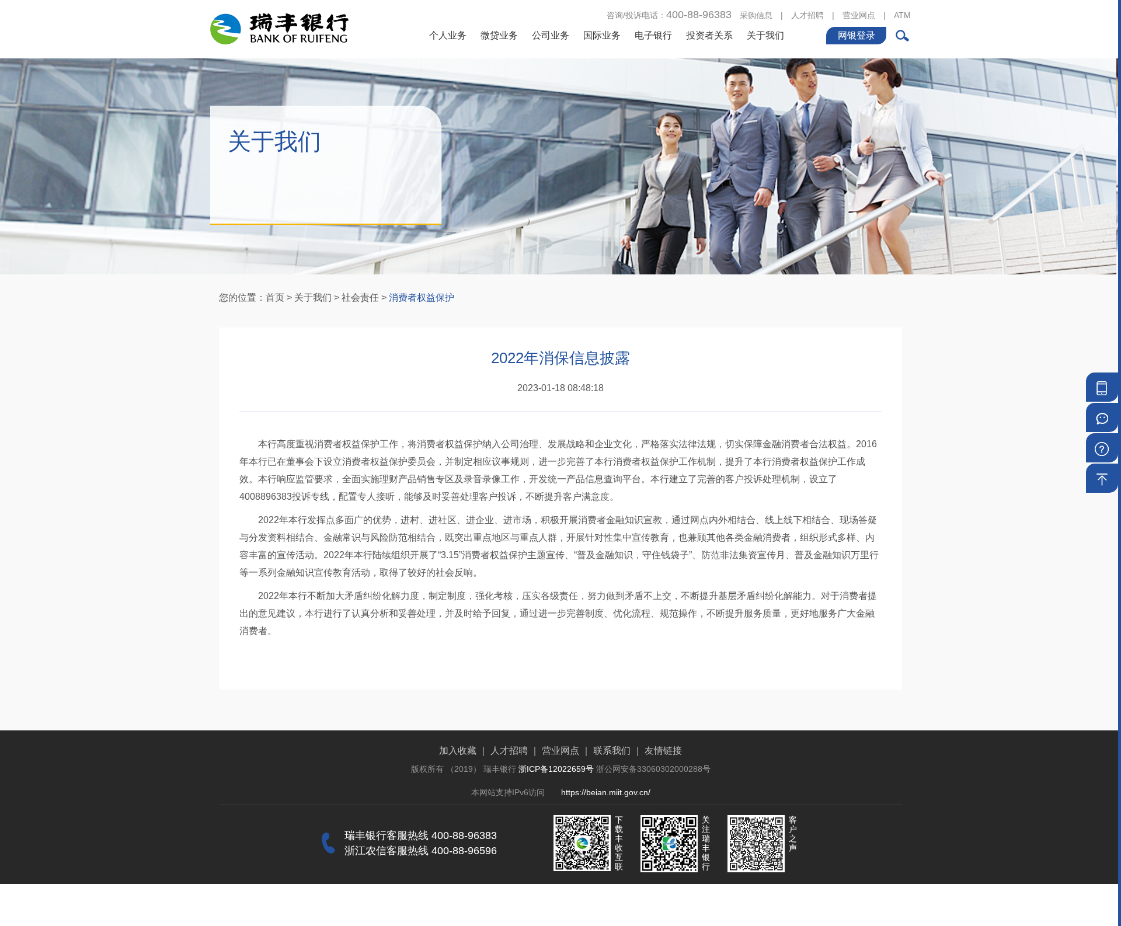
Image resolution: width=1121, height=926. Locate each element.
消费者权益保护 (421, 297)
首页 (275, 297)
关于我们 (765, 35)
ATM (902, 15)
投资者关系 (709, 35)
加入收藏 (457, 751)
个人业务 (447, 35)
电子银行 (653, 35)
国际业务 (602, 35)
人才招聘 (807, 15)
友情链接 (663, 751)
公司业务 (550, 35)
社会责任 (360, 297)
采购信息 (756, 15)
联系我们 (612, 751)
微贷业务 (499, 35)
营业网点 (859, 15)
